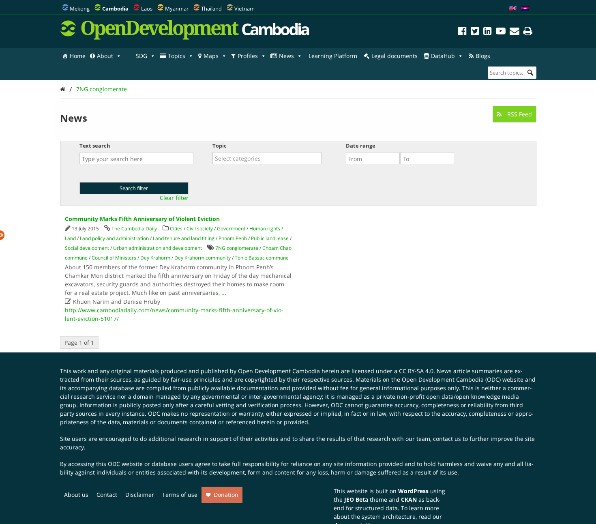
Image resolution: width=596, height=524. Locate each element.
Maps (211, 56)
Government (231, 228)
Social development (87, 248)
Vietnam (244, 8)
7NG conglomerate (101, 89)
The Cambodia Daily (134, 228)
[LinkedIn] (487, 32)
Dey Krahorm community (202, 257)
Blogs (483, 56)
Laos (146, 8)
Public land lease (270, 238)
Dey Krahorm (155, 257)
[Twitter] (475, 32)
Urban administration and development (157, 248)
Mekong (80, 8)
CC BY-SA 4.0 (416, 371)
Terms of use (179, 494)
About (105, 56)
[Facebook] (462, 32)
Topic (219, 145)
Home (78, 56)
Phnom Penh (233, 238)
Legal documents (394, 56)
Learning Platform (333, 56)
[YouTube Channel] (501, 32)
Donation (226, 494)
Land (70, 238)
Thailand (211, 8)
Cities (176, 228)
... (223, 292)
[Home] (62, 89)
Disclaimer (139, 494)
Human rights (264, 228)
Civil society (200, 228)
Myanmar (177, 8)
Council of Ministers (114, 257)
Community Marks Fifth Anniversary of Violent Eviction (142, 219)
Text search (94, 145)
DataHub (443, 56)
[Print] (527, 32)
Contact (106, 494)
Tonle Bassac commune (262, 257)
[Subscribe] (514, 32)
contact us (447, 438)
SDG (141, 56)
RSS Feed (519, 114)
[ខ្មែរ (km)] (525, 8)
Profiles (248, 56)
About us (76, 494)
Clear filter (174, 198)
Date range (360, 145)
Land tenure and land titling (183, 238)
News (286, 56)
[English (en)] (513, 8)
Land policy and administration (114, 238)
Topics (176, 56)
